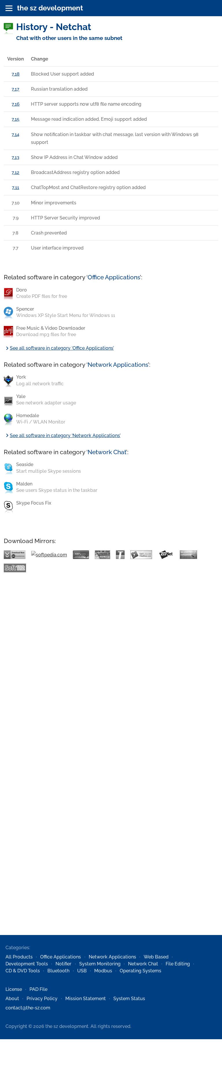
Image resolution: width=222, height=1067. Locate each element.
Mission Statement (85, 998)
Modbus (103, 971)
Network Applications (118, 364)
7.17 (15, 89)
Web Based (156, 957)
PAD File (38, 989)
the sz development (50, 8)
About (12, 998)
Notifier (63, 964)
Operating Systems (140, 971)
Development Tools (26, 964)
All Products (19, 957)
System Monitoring (100, 964)
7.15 (15, 119)
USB (82, 971)
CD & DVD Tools (22, 971)
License (13, 989)
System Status (129, 998)
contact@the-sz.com (27, 1008)
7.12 (15, 172)
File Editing (178, 964)
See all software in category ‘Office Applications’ (59, 348)
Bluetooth (58, 971)
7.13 (15, 157)
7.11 (15, 187)
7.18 (16, 74)
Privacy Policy (42, 998)
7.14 (15, 134)
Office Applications (114, 277)
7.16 (16, 104)
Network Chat (107, 452)
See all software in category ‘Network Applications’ (62, 435)
